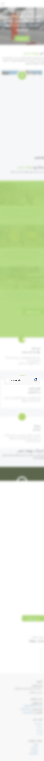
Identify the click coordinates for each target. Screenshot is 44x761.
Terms (37, 384)
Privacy (33, 384)
